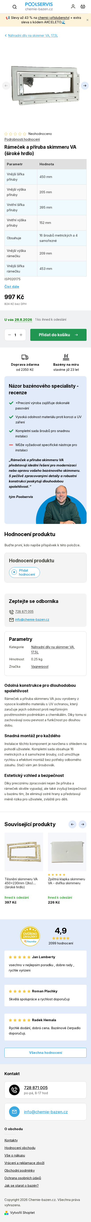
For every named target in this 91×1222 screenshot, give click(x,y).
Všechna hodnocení (45, 1052)
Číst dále (11, 286)
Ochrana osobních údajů (22, 1178)
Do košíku (60, 334)
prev (72, 824)
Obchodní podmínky (19, 1170)
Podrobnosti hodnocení (22, 139)
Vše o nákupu (14, 1155)
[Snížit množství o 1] (9, 335)
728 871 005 (24, 611)
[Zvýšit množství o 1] (21, 335)
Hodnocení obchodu (19, 1148)
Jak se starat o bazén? (21, 1185)
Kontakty (11, 1140)
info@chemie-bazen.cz (32, 619)
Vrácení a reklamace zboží (24, 1163)
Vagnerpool (39, 666)
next (83, 824)
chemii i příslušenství (53, 18)
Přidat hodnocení (27, 572)
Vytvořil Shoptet (22, 1212)
